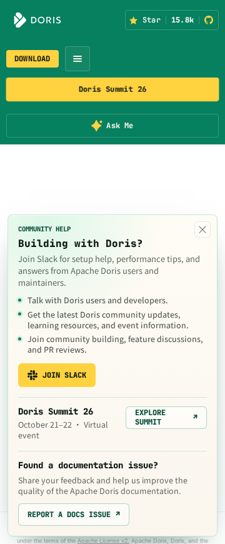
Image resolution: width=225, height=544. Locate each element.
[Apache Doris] (37, 20)
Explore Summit (166, 417)
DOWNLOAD (32, 59)
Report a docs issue (74, 515)
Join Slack (64, 375)
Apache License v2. (103, 540)
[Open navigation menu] (77, 58)
